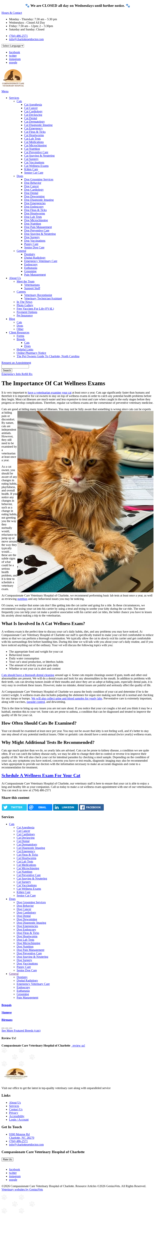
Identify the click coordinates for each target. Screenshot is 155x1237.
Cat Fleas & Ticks (35, 131)
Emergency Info (12, 374)
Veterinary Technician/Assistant (43, 298)
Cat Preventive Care (36, 152)
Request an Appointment (16, 362)
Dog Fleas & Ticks (35, 210)
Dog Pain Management (38, 227)
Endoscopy (31, 264)
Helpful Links (25, 349)
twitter (13, 55)
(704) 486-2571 (18, 35)
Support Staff (32, 288)
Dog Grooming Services (38, 179)
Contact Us (15, 1109)
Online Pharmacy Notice (31, 352)
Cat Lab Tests (32, 138)
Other (20, 329)
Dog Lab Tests (33, 216)
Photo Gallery (25, 305)
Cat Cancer (31, 108)
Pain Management (35, 274)
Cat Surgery (31, 159)
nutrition (22, 598)
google (13, 62)
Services (14, 97)
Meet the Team (25, 281)
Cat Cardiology (33, 111)
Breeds (21, 339)
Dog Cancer (31, 186)
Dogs (20, 176)
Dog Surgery (32, 237)
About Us (15, 278)
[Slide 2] (10, 1028)
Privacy (13, 1112)
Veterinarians (32, 284)
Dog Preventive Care (36, 230)
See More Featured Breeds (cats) (21, 1030)
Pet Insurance (25, 315)
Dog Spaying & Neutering (40, 233)
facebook (14, 52)
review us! (78, 1045)
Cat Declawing (33, 114)
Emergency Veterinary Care (40, 261)
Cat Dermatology (34, 121)
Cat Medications (34, 142)
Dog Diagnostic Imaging (39, 199)
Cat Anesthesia (33, 104)
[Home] (13, 88)
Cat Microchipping (35, 145)
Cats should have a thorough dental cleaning (28, 675)
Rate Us (7, 1159)
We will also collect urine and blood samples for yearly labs (66, 698)
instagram (15, 59)
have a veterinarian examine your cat (49, 392)
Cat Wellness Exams (36, 165)
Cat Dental (30, 118)
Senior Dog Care (34, 247)
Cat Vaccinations (34, 162)
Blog (12, 318)
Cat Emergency (33, 128)
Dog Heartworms (34, 213)
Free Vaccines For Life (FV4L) (35, 308)
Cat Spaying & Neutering (39, 155)
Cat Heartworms (34, 135)
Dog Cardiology (34, 189)
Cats (19, 101)
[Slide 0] (3, 1028)
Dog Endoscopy (34, 206)
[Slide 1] (6, 1028)
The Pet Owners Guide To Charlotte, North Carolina (48, 356)
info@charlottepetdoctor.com (26, 39)
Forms (20, 335)
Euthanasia (30, 267)
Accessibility (16, 1116)
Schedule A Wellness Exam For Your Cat (41, 775)
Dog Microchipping (36, 220)
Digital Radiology (35, 257)
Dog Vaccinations (34, 240)
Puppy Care (31, 244)
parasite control (36, 701)
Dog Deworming (34, 196)
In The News (24, 301)
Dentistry (29, 254)
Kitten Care (31, 169)
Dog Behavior (32, 182)
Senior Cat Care (33, 172)
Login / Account (19, 1119)
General (21, 250)
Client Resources (19, 332)
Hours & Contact (12, 12)
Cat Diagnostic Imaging (38, 125)
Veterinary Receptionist (38, 295)
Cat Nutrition (32, 148)
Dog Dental (31, 193)
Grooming (30, 271)
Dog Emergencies (35, 203)
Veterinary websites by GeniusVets (22, 1189)
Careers (21, 291)
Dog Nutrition (32, 223)
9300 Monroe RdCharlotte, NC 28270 (21, 1136)
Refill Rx (27, 374)
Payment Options (27, 312)
